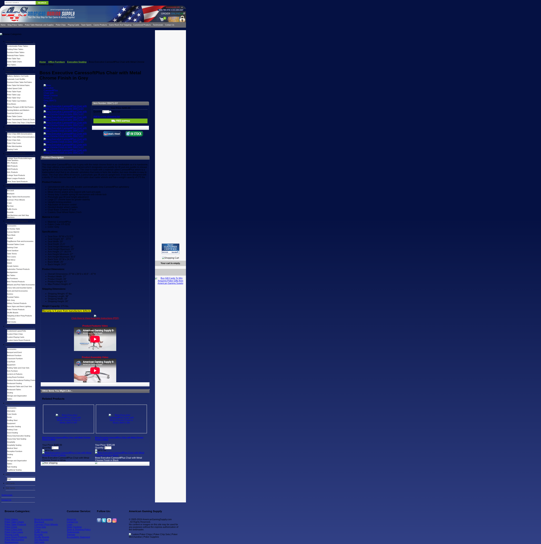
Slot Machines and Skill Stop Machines (18, 216)
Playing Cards (73, 25)
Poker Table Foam (14, 92)
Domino (10, 294)
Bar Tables (11, 275)
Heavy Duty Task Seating (16, 439)
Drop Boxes (11, 104)
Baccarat (10, 191)
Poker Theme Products (16, 310)
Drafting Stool (12, 420)
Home (3, 25)
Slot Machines (41, 540)
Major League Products (16, 178)
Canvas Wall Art (13, 232)
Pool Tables (11, 65)
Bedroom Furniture (14, 356)
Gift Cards (10, 483)
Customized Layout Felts (16, 331)
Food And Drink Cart (15, 113)
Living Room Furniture (15, 377)
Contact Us (169, 25)
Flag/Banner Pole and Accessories (20, 241)
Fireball (10, 238)
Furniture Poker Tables (15, 52)
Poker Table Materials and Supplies (39, 25)
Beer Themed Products (16, 282)
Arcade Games (12, 266)
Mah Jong (11, 300)
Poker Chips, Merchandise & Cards (18, 128)
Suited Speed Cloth (14, 89)
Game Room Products (16, 537)
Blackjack (10, 194)
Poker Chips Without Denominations (21, 137)
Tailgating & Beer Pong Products (19, 316)
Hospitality (11, 442)
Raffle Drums (12, 209)
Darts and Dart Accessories (17, 291)
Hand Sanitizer (12, 251)
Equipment (11, 365)
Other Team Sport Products (17, 182)
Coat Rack (11, 362)
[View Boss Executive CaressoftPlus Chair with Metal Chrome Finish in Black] (121, 455)
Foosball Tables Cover (15, 244)
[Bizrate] (182, 255)
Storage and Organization (17, 396)
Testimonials (158, 25)
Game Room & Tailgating (17, 221)
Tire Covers (11, 257)
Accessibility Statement (78, 537)
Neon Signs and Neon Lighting (19, 306)
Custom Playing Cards (15, 337)
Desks (9, 417)
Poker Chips (61, 25)
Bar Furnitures (12, 279)
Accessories (11, 226)
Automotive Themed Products (18, 269)
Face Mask (11, 235)
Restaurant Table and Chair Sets (19, 387)
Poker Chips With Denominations (19, 134)
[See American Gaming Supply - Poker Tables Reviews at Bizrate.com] (170, 249)
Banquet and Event (14, 352)
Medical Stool (12, 448)
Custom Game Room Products (18, 340)
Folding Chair (12, 430)
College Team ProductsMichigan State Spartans (19, 159)
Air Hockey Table (13, 229)
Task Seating (12, 467)
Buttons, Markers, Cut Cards (17, 76)
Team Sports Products (15, 154)
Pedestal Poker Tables (15, 56)
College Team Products (16, 175)
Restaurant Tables (14, 390)
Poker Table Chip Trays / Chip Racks (21, 123)
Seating (10, 393)
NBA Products (12, 166)
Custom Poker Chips (15, 334)
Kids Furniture (12, 371)
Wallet (9, 263)
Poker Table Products (15, 524)
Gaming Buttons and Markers (18, 110)
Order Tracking (74, 527)
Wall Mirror (11, 260)
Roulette (10, 212)
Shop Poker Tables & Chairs (18, 41)
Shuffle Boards (12, 313)
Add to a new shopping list (106, 116)
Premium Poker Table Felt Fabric (19, 82)
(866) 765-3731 (164, 10)
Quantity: (97, 111)
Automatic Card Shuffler (16, 79)
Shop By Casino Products (17, 186)
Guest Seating (12, 433)
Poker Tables (11, 519)
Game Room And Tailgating (120, 25)
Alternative (11, 411)
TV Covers (11, 319)
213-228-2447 (177, 10)
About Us (71, 519)
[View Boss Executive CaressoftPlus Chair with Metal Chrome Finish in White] (68, 455)
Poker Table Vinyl (13, 98)
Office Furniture (13, 403)
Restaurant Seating (14, 383)
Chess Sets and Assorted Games (19, 288)
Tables (9, 399)
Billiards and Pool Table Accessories (21, 285)
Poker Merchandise (14, 146)
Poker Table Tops (13, 59)
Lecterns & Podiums (14, 374)
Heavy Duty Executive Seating (18, 436)
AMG (8, 474)
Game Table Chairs (14, 62)
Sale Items (10, 488)
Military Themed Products (16, 303)
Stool (9, 458)
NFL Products (12, 163)
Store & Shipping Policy (79, 529)
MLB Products (12, 169)
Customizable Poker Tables (17, 46)
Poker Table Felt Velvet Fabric (18, 85)
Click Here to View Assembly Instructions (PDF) (95, 318)
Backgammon (12, 272)
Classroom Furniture (15, 359)
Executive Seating (14, 427)
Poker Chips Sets (13, 140)
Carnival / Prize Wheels (16, 200)
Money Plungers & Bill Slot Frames (20, 107)
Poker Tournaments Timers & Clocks (21, 120)
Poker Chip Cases (14, 143)
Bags (9, 479)
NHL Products (12, 172)
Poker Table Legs (13, 95)
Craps (9, 203)
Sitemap (71, 534)
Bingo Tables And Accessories (18, 197)
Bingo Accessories (43, 519)
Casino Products (100, 25)
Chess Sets (40, 527)
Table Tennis (12, 254)
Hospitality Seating (14, 445)
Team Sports (86, 25)
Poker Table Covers (14, 116)
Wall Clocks (11, 322)
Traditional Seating (14, 470)
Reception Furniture (14, 451)
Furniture (10, 344)
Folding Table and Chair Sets (18, 368)
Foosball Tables (13, 297)
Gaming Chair (12, 248)
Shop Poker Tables (15, 25)
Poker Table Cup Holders (16, 101)
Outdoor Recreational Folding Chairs (21, 380)
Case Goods (12, 414)
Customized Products (142, 25)
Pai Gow (10, 206)
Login (69, 524)
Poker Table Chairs (14, 522)
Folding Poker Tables (15, 49)
